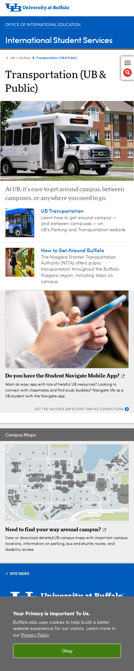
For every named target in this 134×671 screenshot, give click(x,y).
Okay (67, 650)
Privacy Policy (35, 635)
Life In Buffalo (20, 58)
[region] (67, 633)
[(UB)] (67, 10)
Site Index (19, 574)
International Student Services (59, 39)
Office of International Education (43, 25)
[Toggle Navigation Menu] (127, 68)
